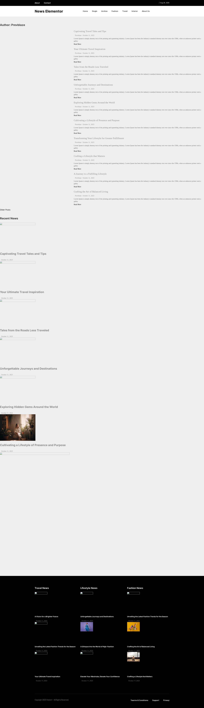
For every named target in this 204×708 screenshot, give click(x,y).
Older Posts (5, 210)
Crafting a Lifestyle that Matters (89, 156)
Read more (77, 44)
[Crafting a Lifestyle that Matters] (133, 656)
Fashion (115, 11)
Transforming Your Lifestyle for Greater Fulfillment (99, 138)
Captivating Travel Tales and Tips (90, 31)
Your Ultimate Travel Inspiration (89, 49)
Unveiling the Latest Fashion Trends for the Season (55, 647)
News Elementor (49, 11)
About (37, 3)
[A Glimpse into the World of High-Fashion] (86, 626)
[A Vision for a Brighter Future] (41, 596)
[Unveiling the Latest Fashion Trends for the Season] (41, 626)
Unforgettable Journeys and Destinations (93, 84)
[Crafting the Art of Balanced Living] (133, 626)
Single (94, 11)
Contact (47, 3)
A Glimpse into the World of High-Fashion (97, 647)
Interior (135, 11)
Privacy (166, 700)
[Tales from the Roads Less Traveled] (102, 312)
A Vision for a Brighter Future (46, 617)
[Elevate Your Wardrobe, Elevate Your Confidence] (86, 656)
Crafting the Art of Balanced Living (91, 191)
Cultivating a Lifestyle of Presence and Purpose (96, 120)
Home (85, 11)
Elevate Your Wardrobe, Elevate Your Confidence (100, 676)
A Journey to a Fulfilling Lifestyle (90, 173)
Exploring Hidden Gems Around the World (94, 102)
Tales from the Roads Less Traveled (91, 67)
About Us (146, 11)
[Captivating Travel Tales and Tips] (102, 236)
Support (155, 700)
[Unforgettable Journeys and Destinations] (102, 351)
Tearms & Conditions (139, 700)
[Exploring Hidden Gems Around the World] (102, 389)
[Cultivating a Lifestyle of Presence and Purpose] (102, 427)
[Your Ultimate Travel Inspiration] (102, 274)
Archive (104, 11)
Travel (125, 11)
